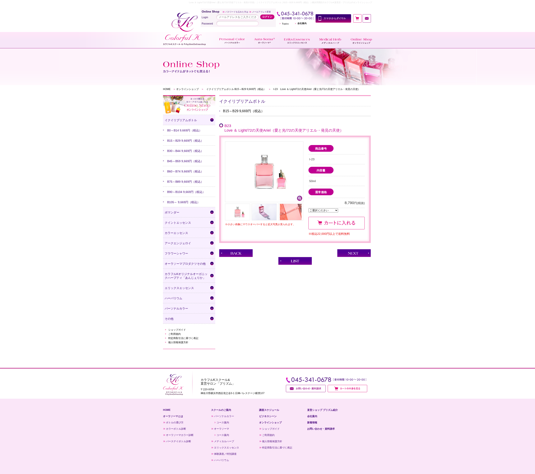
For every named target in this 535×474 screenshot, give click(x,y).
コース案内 (223, 422)
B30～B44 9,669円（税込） (185, 151)
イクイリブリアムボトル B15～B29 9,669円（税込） (236, 89)
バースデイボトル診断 (178, 441)
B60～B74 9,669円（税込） (185, 171)
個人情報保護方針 (178, 342)
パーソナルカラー (224, 416)
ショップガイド (177, 329)
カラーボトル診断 (176, 428)
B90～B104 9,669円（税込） (186, 192)
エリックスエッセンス (226, 447)
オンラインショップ (187, 89)
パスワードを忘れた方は (236, 12)
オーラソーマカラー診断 (180, 435)
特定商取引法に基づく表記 (183, 338)
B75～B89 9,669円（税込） (185, 181)
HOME (167, 89)
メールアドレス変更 (261, 12)
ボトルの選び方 (174, 422)
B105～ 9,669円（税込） (183, 202)
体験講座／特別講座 (225, 453)
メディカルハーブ (224, 441)
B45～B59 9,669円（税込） (185, 161)
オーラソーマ (221, 428)
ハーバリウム (221, 460)
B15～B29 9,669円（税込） (185, 140)
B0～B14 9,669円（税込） (184, 130)
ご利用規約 (174, 334)
